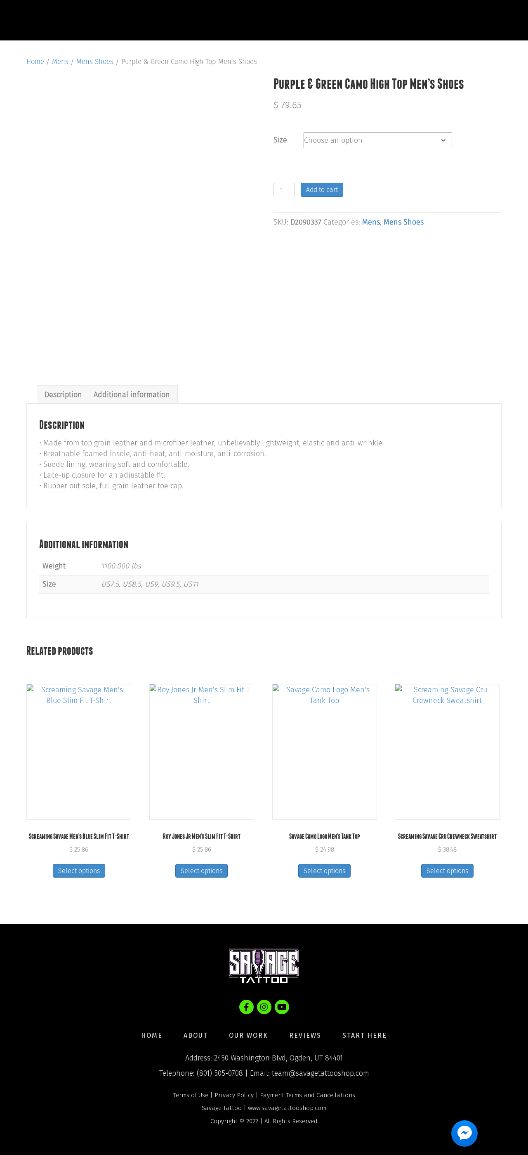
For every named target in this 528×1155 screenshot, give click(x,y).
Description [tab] (63, 394)
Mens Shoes (94, 62)
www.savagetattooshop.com (287, 1108)
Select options (79, 871)
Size (280, 139)
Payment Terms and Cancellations (307, 1095)
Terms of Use (190, 1095)
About (240, 20)
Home (195, 20)
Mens (60, 62)
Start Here (415, 20)
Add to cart (322, 190)
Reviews (354, 20)
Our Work (296, 20)
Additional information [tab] (132, 394)
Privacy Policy (234, 1095)
